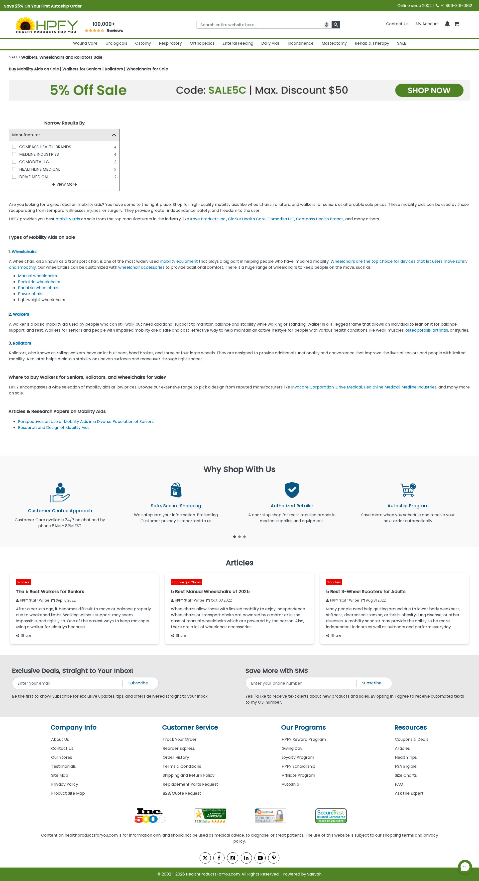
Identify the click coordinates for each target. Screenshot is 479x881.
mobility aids (68, 219)
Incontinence (301, 43)
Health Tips (406, 757)
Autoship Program (408, 506)
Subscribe (138, 683)
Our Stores (61, 757)
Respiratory (170, 43)
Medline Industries (419, 387)
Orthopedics (202, 43)
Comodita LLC (280, 219)
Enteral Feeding (238, 43)
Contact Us (397, 24)
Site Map (59, 775)
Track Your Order (180, 739)
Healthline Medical (382, 387)
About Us (60, 739)
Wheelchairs (24, 251)
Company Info (74, 727)
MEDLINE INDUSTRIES (39, 154)
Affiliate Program (298, 775)
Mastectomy (334, 43)
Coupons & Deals (411, 739)
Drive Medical (349, 387)
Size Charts (406, 775)
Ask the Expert (409, 793)
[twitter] (205, 858)
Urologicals (116, 43)
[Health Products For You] (46, 25)
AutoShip (290, 784)
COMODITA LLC (34, 162)
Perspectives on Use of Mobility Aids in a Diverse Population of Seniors (86, 421)
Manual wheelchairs (37, 276)
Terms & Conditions (182, 766)
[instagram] (232, 858)
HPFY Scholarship (298, 766)
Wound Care (85, 43)
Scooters (334, 582)
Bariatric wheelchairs (38, 288)
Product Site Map (68, 793)
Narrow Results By (64, 123)
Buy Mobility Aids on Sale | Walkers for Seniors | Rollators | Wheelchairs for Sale (88, 69)
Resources (410, 727)
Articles (402, 748)
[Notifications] (447, 24)
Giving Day (292, 748)
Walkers (21, 314)
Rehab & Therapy (372, 43)
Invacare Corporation (312, 387)
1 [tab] (234, 536)
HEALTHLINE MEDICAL (39, 169)
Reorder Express (179, 748)
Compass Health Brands (320, 219)
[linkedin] (246, 858)
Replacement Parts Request (190, 784)
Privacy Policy (64, 784)
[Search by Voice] (327, 25)
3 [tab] (244, 536)
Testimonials (63, 766)
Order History (176, 757)
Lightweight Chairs (186, 582)
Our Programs (303, 727)
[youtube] (260, 858)
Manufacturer (26, 135)
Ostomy (143, 43)
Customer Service (190, 727)
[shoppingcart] (456, 24)
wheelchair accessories (141, 267)
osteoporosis (418, 330)
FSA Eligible (406, 766)
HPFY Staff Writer (34, 600)
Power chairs (30, 294)
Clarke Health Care (247, 219)
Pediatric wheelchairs (39, 282)
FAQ (399, 784)
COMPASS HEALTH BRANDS (45, 147)
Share (26, 635)
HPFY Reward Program (304, 739)
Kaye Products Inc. (208, 219)
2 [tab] (239, 536)
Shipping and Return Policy (189, 775)
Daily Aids (270, 43)
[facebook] (219, 858)
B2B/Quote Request (182, 793)
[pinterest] (273, 858)
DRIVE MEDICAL (34, 177)
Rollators (22, 343)
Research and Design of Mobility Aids (54, 427)
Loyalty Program (298, 757)
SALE (401, 43)
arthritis (440, 330)
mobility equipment (179, 261)
